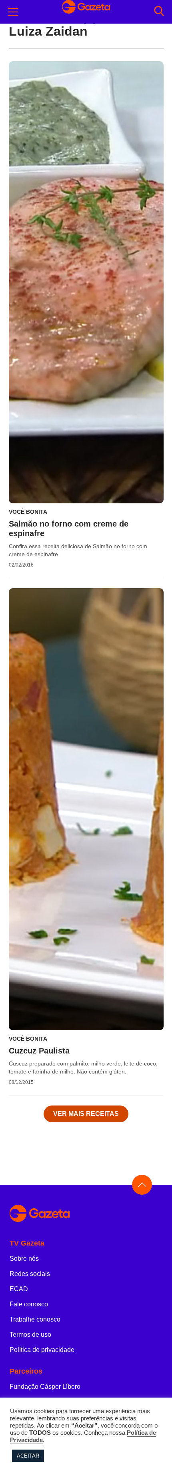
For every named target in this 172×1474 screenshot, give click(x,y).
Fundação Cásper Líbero (45, 1386)
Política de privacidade (42, 1349)
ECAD (19, 1289)
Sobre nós (24, 1258)
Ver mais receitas (86, 1113)
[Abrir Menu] (13, 12)
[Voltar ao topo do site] (142, 1185)
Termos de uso (30, 1334)
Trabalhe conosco (35, 1319)
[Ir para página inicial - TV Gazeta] (86, 1214)
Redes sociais (30, 1273)
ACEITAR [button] (28, 1456)
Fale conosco (29, 1304)
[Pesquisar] (159, 12)
